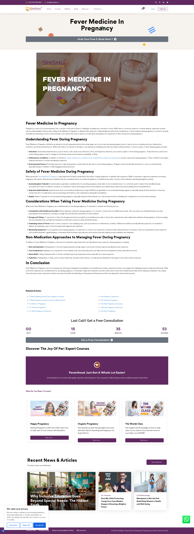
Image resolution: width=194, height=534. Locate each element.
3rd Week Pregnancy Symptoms (112, 304)
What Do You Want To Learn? (38, 391)
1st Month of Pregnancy (37, 304)
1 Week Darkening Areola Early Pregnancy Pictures (46, 297)
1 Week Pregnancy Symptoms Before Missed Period (47, 300)
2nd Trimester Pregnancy (109, 300)
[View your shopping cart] (143, 8)
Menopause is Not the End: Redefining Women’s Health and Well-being (149, 501)
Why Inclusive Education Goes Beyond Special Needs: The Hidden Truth (59, 500)
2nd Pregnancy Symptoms (110, 297)
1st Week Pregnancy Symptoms (40, 311)
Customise (13, 525)
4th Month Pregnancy (108, 311)
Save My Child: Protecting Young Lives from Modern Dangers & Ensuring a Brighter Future (113, 502)
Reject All (26, 525)
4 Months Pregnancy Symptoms (112, 307)
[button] (157, 462)
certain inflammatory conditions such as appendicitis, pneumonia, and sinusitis (93, 158)
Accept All (39, 525)
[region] (26, 518)
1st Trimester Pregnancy (37, 307)
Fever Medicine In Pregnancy (48, 176)
